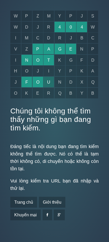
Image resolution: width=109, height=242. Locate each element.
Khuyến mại (25, 215)
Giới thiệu (52, 202)
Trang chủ (23, 202)
